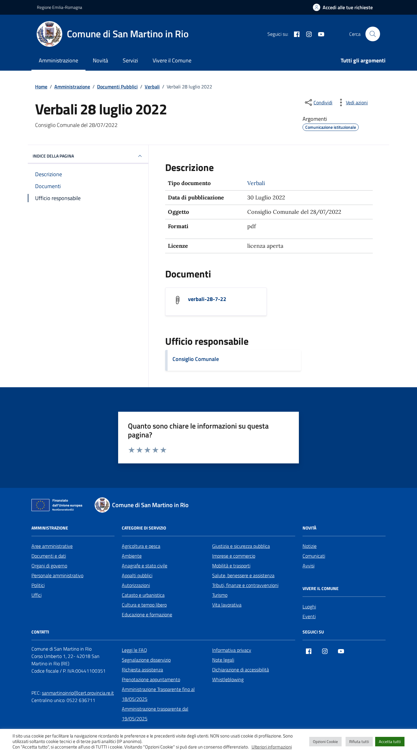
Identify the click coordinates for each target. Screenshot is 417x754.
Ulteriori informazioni (272, 747)
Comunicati (314, 555)
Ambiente (132, 555)
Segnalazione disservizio (146, 659)
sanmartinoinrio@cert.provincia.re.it (78, 692)
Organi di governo (49, 565)
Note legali (223, 659)
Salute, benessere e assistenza (243, 575)
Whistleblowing (228, 679)
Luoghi (309, 606)
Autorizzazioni (136, 585)
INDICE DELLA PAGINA (53, 156)
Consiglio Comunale (195, 359)
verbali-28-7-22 (207, 299)
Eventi (309, 616)
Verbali (256, 183)
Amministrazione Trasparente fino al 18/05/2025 (158, 694)
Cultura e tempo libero (144, 604)
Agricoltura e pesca (141, 546)
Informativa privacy (231, 650)
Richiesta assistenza (142, 669)
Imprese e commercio (233, 555)
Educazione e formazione (147, 614)
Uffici (36, 595)
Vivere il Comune (172, 60)
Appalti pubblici (137, 575)
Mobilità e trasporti (231, 565)
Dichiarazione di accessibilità (240, 669)
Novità (100, 60)
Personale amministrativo (57, 575)
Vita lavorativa (226, 604)
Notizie (310, 546)
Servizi (130, 60)
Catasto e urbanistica (143, 595)
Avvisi (308, 565)
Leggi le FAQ (134, 650)
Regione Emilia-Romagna (59, 7)
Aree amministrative (52, 546)
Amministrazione (58, 60)
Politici (38, 585)
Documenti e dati (48, 555)
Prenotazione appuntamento (151, 679)
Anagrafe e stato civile (144, 565)
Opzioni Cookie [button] (325, 741)
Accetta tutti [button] (390, 741)
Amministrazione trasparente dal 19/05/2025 (155, 713)
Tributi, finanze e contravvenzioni (245, 585)
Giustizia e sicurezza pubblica (241, 546)
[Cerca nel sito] (372, 34)
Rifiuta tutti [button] (359, 741)
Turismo (219, 595)
